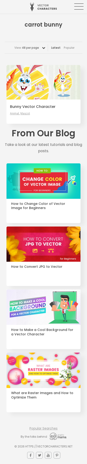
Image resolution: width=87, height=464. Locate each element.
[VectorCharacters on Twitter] (39, 455)
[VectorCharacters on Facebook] (30, 455)
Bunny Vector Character (32, 106)
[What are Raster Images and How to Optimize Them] (43, 370)
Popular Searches (43, 428)
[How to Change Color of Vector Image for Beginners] (43, 181)
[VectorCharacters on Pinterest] (57, 455)
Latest (56, 48)
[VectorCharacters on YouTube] (48, 455)
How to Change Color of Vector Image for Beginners (38, 206)
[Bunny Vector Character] (43, 82)
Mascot (25, 113)
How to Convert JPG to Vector (36, 267)
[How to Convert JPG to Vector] (43, 244)
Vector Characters (43, 6)
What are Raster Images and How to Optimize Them (42, 395)
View (26, 48)
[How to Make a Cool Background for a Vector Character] (43, 307)
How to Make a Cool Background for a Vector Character (42, 332)
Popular (69, 48)
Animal (14, 113)
